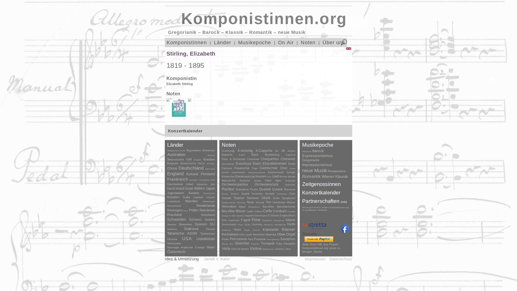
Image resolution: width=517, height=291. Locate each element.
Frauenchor (242, 168)
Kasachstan (209, 193)
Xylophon (279, 249)
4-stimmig (245, 151)
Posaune (260, 239)
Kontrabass (230, 234)
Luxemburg (173, 201)
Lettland (198, 197)
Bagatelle (227, 154)
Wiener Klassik (335, 176)
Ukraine (172, 239)
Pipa (250, 239)
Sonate (226, 198)
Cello (267, 211)
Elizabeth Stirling (179, 84)
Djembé (240, 216)
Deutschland (191, 168)
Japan (210, 188)
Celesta (258, 211)
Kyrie (269, 177)
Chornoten (253, 159)
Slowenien (185, 224)
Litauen (210, 197)
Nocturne (245, 180)
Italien (199, 188)
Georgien (193, 180)
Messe (283, 176)
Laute (249, 234)
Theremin (255, 244)
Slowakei (171, 224)
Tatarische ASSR (182, 233)
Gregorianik (310, 160)
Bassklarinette (286, 206)
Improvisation (238, 172)
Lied (275, 176)
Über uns (334, 42)
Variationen (279, 202)
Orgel (290, 234)
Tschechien (207, 233)
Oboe (281, 234)
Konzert (260, 176)
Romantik (311, 176)
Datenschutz (340, 259)
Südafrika (172, 229)
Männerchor (229, 180)
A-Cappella (264, 150)
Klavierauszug (244, 176)
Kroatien (173, 197)
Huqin (247, 230)
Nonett (257, 180)
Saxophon (287, 239)
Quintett (277, 189)
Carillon (250, 211)
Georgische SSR (207, 180)
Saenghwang (273, 239)
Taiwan (210, 229)
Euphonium (234, 220)
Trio (268, 202)
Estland (192, 174)
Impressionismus (317, 165)
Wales (211, 247)
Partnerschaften (324, 201)
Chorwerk (288, 159)
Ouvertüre (290, 184)
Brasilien (209, 159)
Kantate (291, 172)
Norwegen (174, 210)
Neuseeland (174, 206)
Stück (266, 198)
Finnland (208, 174)
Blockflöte (228, 211)
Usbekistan (206, 239)
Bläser (240, 211)
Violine (256, 248)
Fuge (255, 168)
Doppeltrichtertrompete (255, 215)
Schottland (208, 214)
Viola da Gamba (240, 249)
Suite (276, 198)
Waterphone (268, 249)
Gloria (292, 168)
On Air (286, 42)
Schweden (176, 219)
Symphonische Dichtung (233, 202)
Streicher (242, 243)
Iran (213, 184)
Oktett (268, 180)
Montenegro (209, 201)
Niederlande (206, 206)
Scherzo (235, 194)
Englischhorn (287, 215)
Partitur (228, 189)
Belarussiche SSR (179, 159)
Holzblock (226, 230)
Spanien (201, 224)
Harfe (291, 224)
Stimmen (253, 198)
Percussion (238, 239)
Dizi (233, 215)
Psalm (254, 189)
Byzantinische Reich (193, 163)
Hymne (225, 172)
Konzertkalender (321, 192)
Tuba (279, 243)
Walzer (291, 202)
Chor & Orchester (234, 159)
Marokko (191, 201)
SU (212, 224)
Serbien (210, 219)
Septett (245, 193)
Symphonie (288, 198)
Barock (318, 151)
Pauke (225, 239)
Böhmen (211, 163)
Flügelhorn (267, 220)
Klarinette (270, 230)
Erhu (224, 220)
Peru (185, 211)
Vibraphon (289, 243)
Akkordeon (229, 206)
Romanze (289, 189)
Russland (174, 215)
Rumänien (207, 210)
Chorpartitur (270, 159)
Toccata (259, 202)
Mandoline (259, 234)
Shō (231, 244)
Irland (171, 188)
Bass (254, 154)
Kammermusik (276, 172)
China (172, 168)
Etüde (291, 163)
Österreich (176, 252)
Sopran (239, 198)
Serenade (257, 193)
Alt (283, 150)
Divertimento (228, 164)
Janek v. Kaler (217, 259)
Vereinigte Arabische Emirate (185, 247)
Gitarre (290, 220)
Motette (291, 176)
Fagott (245, 220)
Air (276, 151)
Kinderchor (228, 176)
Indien (189, 184)
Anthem (291, 151)
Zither (288, 249)
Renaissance (337, 171)
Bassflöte (268, 206)
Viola (226, 249)
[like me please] (345, 228)
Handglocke (280, 225)
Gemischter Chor (273, 168)
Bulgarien (172, 163)
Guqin (247, 225)
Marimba (271, 234)
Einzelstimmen (275, 163)
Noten (308, 42)
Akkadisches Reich (176, 151)
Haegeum (268, 225)
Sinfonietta (282, 194)
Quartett (265, 189)
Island (179, 188)
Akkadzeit (306, 151)
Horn (237, 229)
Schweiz (195, 219)
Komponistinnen (187, 42)
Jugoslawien (175, 193)
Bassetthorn (254, 207)
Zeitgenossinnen (321, 184)
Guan (240, 225)
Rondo (225, 194)
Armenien (208, 150)
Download (243, 163)
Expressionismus (317, 156)
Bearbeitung (272, 154)
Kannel (256, 230)
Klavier (288, 229)
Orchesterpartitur (235, 184)
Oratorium (290, 180)
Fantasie (227, 168)
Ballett (242, 155)
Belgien (197, 160)
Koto (241, 234)
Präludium (242, 189)
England (175, 173)
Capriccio (290, 155)
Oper (278, 180)
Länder (222, 42)
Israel (189, 188)
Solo (292, 193)
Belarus (211, 155)
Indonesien (202, 184)
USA (187, 238)
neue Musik (314, 170)
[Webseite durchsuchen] (344, 42)
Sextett (269, 193)
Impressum (315, 259)
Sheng (225, 244)
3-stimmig (228, 150)
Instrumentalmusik (256, 172)
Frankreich (177, 179)
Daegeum (226, 216)
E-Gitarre (273, 215)
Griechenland (175, 184)
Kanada (194, 193)
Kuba (186, 197)
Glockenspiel (229, 224)
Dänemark (210, 169)
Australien (176, 154)
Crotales (291, 211)
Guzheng (257, 224)
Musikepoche (254, 42)
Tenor (250, 202)
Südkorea (191, 229)
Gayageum (278, 220)
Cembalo (280, 211)
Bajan (242, 206)
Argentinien (193, 150)
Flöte (256, 220)
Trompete (268, 243)
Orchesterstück (266, 184)
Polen (194, 210)
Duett (257, 163)
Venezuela (174, 243)
